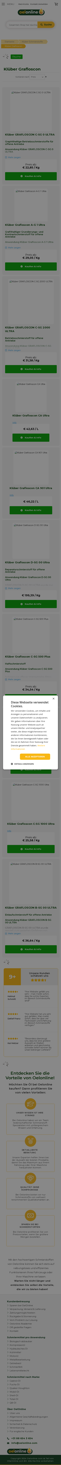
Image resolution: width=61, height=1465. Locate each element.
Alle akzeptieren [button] (35, 756)
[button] (22, 764)
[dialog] (30, 732)
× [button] (53, 699)
